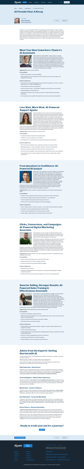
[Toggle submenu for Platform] (32, 2)
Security (16, 455)
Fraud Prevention (30, 460)
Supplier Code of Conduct (51, 457)
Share (65, 20)
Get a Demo (66, 2)
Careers (20, 8)
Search (16, 457)
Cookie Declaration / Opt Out (63, 459)
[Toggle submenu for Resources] (46, 2)
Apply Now (42, 429)
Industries (36, 2)
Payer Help (28, 457)
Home (15, 8)
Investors (28, 453)
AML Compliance (62, 457)
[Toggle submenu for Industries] (39, 2)
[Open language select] (62, 2)
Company (50, 2)
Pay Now (24, 2)
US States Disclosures (51, 459)
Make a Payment (28, 446)
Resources (43, 2)
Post (57, 20)
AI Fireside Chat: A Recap (38, 8)
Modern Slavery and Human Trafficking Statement (57, 454)
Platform (30, 2)
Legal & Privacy (49, 451)
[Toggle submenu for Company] (52, 2)
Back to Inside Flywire (20, 437)
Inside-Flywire (28, 8)
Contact (16, 460)
